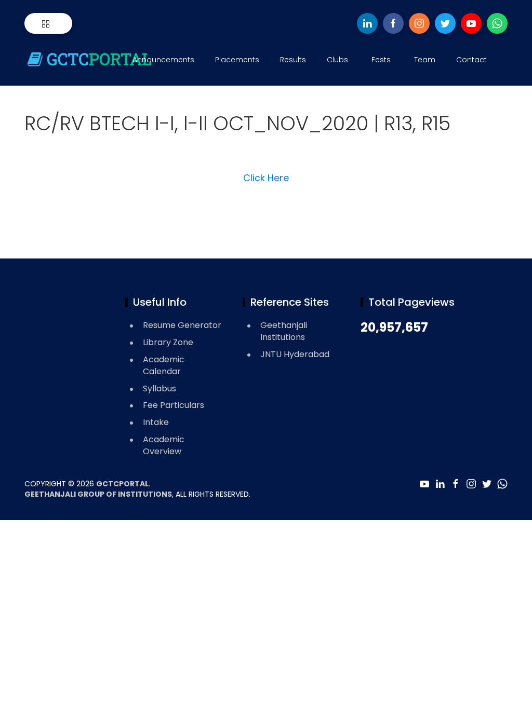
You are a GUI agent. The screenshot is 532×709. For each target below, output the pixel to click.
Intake (156, 422)
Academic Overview (163, 445)
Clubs (337, 59)
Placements (237, 59)
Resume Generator (182, 325)
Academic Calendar (163, 365)
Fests (381, 59)
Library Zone (168, 342)
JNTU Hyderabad (294, 354)
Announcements (163, 59)
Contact (471, 59)
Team (424, 59)
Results (293, 59)
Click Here (266, 177)
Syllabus (159, 388)
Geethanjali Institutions (283, 331)
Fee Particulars (173, 405)
